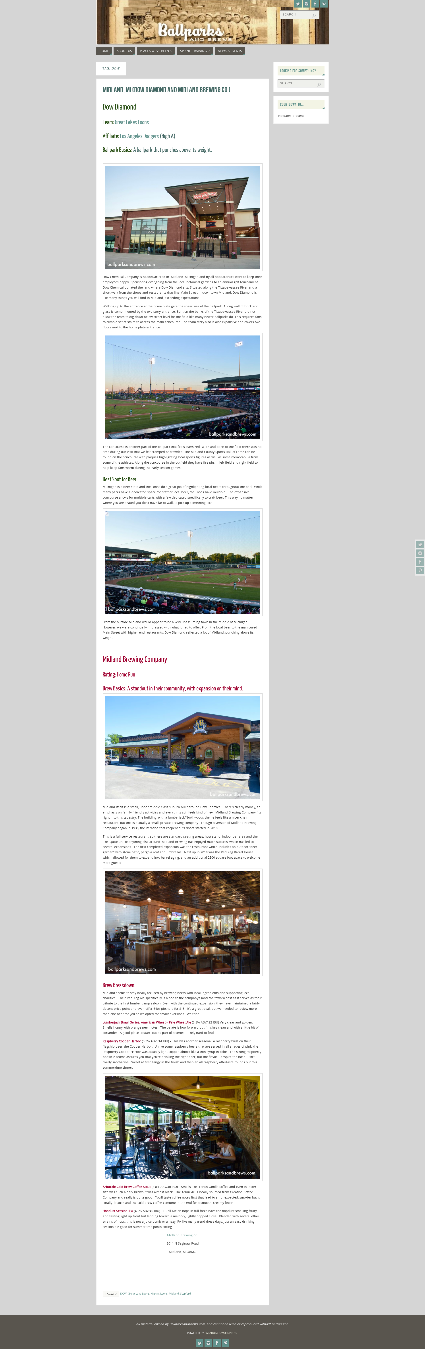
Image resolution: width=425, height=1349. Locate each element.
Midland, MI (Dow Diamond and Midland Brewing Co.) (167, 90)
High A (155, 1293)
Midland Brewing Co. (182, 1235)
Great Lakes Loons (132, 122)
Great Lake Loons (138, 1293)
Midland (174, 1293)
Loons (164, 1293)
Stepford (185, 1293)
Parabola (211, 1333)
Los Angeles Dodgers (139, 136)
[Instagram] (420, 553)
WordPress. (229, 1333)
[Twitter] (420, 544)
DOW (123, 1293)
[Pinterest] (420, 570)
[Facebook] (420, 562)
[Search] (314, 15)
